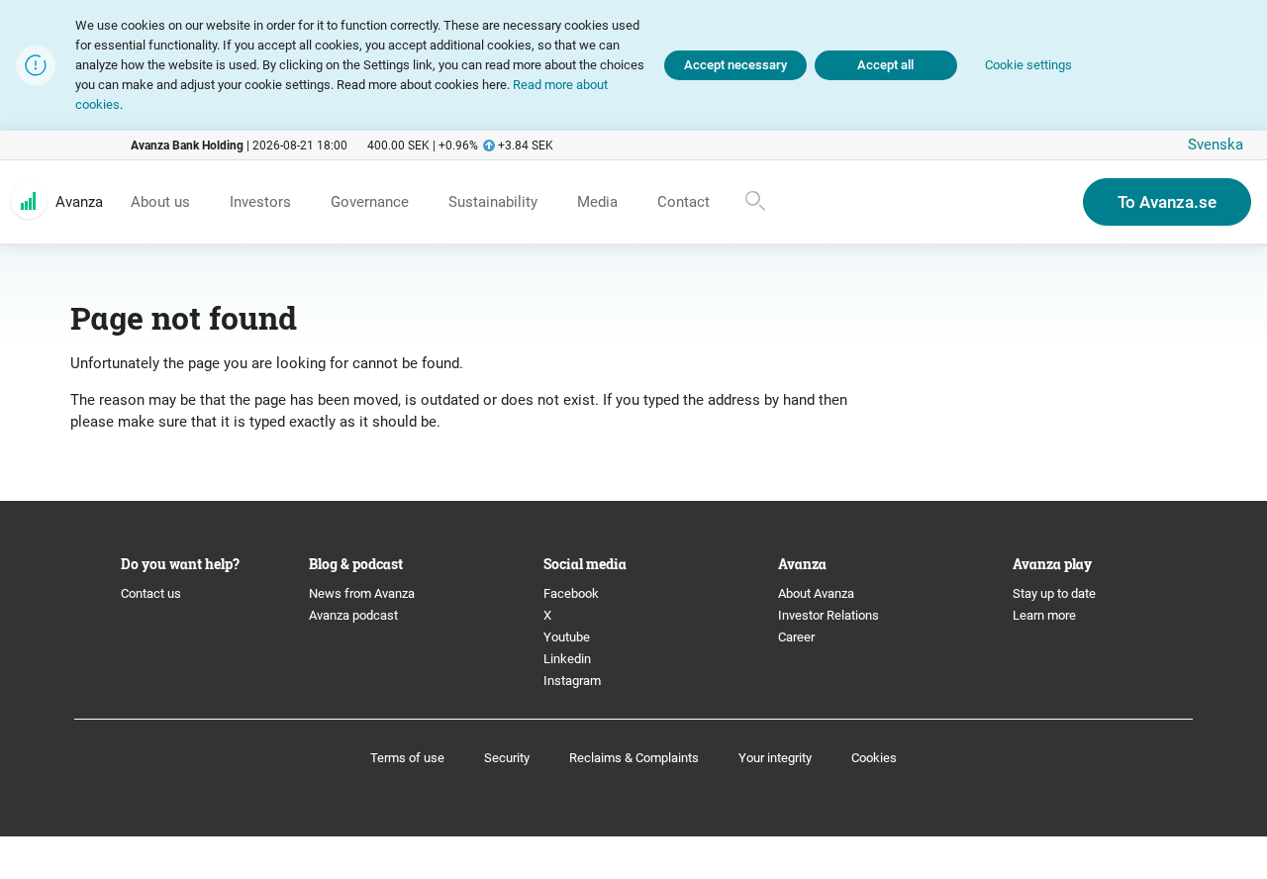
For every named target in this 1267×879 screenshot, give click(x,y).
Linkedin (567, 658)
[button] (1028, 65)
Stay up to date (1054, 593)
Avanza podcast (353, 615)
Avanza (79, 202)
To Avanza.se (1167, 202)
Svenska (1215, 144)
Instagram (572, 680)
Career (796, 637)
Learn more (1044, 615)
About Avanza (816, 593)
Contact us (151, 593)
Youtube (566, 637)
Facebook (571, 593)
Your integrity (775, 757)
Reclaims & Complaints (634, 757)
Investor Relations (828, 615)
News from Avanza (362, 593)
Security (507, 757)
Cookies (874, 757)
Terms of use (407, 757)
